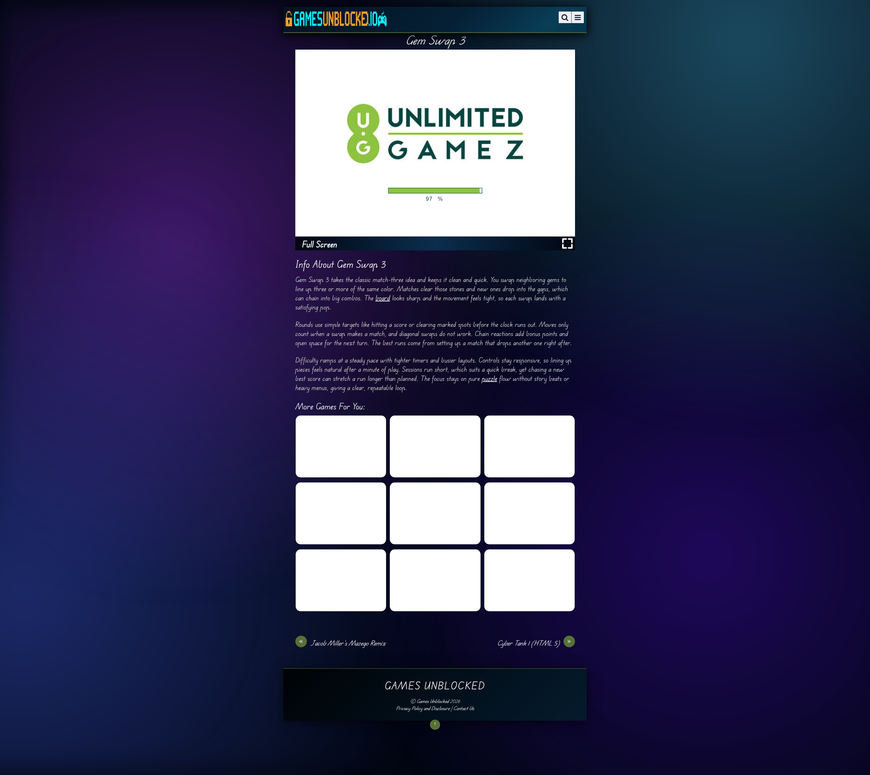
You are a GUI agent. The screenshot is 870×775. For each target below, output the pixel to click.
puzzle (489, 378)
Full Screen (319, 244)
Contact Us (463, 708)
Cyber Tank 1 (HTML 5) (534, 642)
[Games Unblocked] (336, 22)
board (383, 298)
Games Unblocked (433, 701)
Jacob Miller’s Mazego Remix (342, 642)
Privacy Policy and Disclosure (423, 708)
